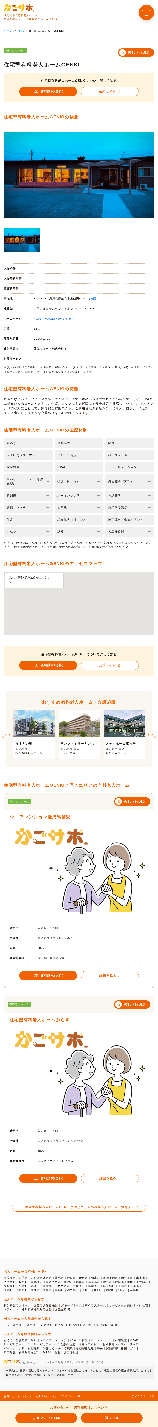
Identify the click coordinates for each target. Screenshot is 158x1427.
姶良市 (71, 1277)
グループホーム (71, 1305)
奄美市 (134, 1285)
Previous (6, 734)
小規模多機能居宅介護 (37, 1309)
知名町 (122, 1290)
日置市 (23, 1277)
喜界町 (59, 1290)
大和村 (35, 1290)
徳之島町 (73, 1290)
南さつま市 (53, 1281)
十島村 (122, 1285)
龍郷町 (8, 1290)
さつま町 (10, 1281)
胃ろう (8, 1340)
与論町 (134, 1290)
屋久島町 (109, 1285)
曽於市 (107, 1281)
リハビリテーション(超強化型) (55, 1344)
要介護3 (73, 1324)
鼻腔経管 (22, 1340)
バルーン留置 (79, 1340)
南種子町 (94, 1285)
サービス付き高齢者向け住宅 (128, 1305)
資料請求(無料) (52, 91)
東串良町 (10, 1285)
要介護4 (87, 1324)
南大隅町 (49, 1285)
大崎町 (143, 1281)
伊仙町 (98, 1290)
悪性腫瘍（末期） (115, 1344)
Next (152, 734)
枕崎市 (80, 1281)
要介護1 (46, 1324)
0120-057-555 (48, 1417)
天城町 (86, 1290)
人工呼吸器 (71, 1352)
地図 (93, 298)
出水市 (140, 1277)
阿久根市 (127, 1277)
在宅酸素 (121, 1340)
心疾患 (68, 1348)
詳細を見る (107, 975)
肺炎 (100, 1348)
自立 (7, 1324)
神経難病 (34, 1348)
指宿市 (68, 1281)
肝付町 (23, 1285)
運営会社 (27, 1396)
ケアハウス (11, 1309)
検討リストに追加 (138, 52)
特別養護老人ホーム (17, 1305)
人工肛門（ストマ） (53, 1340)
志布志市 (94, 1281)
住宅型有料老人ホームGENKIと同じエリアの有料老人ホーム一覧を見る (80, 1207)
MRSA (47, 1352)
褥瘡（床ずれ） (89, 1344)
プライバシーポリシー (73, 1396)
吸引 (34, 1340)
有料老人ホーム (95, 1305)
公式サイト (107, 91)
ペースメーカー (101, 1340)
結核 (58, 1352)
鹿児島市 (10, 1277)
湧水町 (95, 1277)
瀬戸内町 (22, 1290)
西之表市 (64, 1285)
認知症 (114, 1324)
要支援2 (32, 1324)
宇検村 (47, 1290)
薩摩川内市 (110, 1277)
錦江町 (35, 1285)
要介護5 (101, 1324)
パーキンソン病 (14, 1348)
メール (114, 1417)
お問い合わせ (12, 1396)
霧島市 (59, 1277)
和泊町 (110, 1290)
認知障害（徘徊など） (121, 1348)
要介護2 (60, 1324)
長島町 (23, 1281)
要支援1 (18, 1324)
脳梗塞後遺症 (85, 1348)
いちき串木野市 (41, 1277)
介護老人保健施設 (46, 1305)
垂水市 (131, 1281)
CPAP (134, 1340)
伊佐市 (83, 1277)
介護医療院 (62, 1309)
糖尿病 (134, 1344)
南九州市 (37, 1281)
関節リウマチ (52, 1348)
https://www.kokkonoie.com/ (55, 318)
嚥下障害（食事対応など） (22, 1352)
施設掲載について (46, 1396)
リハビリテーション (17, 1344)
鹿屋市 (119, 1281)
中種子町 (79, 1285)
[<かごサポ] (19, 8)
